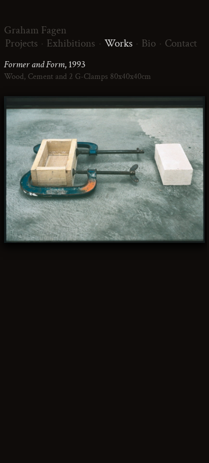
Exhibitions (71, 43)
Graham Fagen (35, 30)
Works (118, 43)
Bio (149, 43)
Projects (21, 43)
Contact (181, 43)
